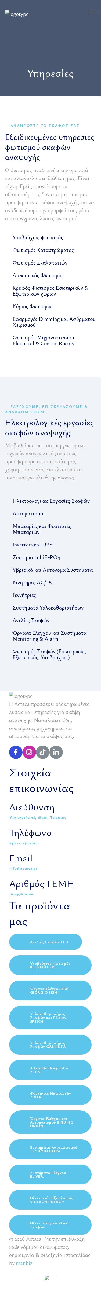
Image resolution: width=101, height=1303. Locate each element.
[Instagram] (29, 752)
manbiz (24, 1263)
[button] (34, 238)
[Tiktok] (42, 752)
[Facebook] (16, 752)
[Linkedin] (56, 752)
